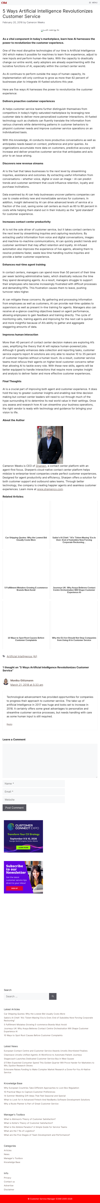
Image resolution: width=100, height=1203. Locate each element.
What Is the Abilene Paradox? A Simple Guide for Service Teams (35, 1127)
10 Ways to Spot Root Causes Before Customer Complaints (33, 1035)
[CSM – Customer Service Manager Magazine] (4, 2)
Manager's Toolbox (13, 1158)
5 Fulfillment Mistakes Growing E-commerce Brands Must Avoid (35, 1024)
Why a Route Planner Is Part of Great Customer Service (31, 1103)
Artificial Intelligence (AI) (22, 656)
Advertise (8, 1185)
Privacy (7, 1177)
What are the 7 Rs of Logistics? (19, 1131)
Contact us (9, 1181)
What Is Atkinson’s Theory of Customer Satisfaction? (30, 1119)
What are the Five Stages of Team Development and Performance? (37, 1135)
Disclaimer (9, 1189)
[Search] (53, 996)
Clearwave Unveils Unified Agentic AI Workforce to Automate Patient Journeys (43, 1054)
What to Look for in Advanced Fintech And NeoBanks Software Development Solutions (47, 1099)
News (6, 1154)
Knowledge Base (12, 1162)
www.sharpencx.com (50, 489)
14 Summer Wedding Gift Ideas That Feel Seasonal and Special (35, 1095)
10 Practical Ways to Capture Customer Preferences (29, 1092)
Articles (7, 1150)
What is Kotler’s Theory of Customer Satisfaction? (28, 1123)
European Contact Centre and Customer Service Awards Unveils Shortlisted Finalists (46, 1050)
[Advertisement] (23, 941)
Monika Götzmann (21, 680)
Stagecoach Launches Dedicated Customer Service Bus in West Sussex (39, 1058)
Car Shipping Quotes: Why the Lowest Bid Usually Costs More (34, 1013)
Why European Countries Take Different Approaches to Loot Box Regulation (41, 1088)
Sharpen (41, 465)
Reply (9, 724)
